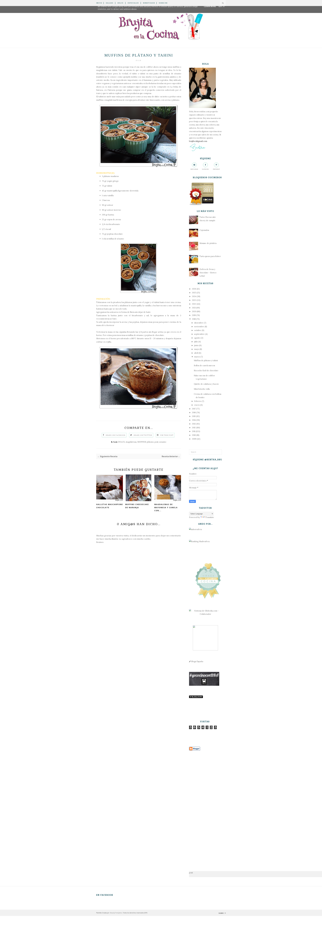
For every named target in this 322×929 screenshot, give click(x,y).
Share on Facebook (115, 435)
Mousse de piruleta (207, 243)
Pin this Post (167, 435)
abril (196, 353)
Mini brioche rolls (202, 389)
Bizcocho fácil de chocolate (206, 370)
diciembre (198, 323)
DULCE (120, 3)
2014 (194, 420)
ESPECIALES (133, 3)
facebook (205, 169)
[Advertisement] (205, 807)
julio (196, 341)
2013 (194, 424)
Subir (221, 913)
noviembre (199, 326)
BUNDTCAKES (149, 3)
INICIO (99, 3)
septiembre (199, 334)
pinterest (216, 169)
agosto (197, 338)
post (156, 442)
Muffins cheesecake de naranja (137, 506)
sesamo (162, 442)
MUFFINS (141, 442)
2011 (193, 431)
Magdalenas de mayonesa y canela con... (166, 507)
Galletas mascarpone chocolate (109, 506)
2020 (194, 311)
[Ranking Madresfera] (199, 541)
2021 (194, 307)
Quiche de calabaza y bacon (206, 384)
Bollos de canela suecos (204, 365)
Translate (209, 517)
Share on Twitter (143, 435)
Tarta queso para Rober (210, 256)
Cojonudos (204, 230)
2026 (194, 289)
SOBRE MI (163, 3)
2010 (194, 435)
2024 (194, 296)
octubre (197, 330)
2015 (194, 416)
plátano (150, 442)
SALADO (109, 3)
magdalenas (131, 442)
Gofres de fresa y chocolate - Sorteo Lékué (207, 272)
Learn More (210, 6)
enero (197, 405)
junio (196, 345)
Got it (221, 6)
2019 (194, 315)
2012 (194, 427)
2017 (194, 409)
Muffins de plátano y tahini (206, 360)
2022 (194, 304)
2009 (194, 439)
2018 (194, 319)
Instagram (194, 169)
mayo (196, 349)
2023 (194, 300)
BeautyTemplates (116, 913)
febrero (197, 401)
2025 (194, 292)
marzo (197, 356)
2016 (194, 412)
